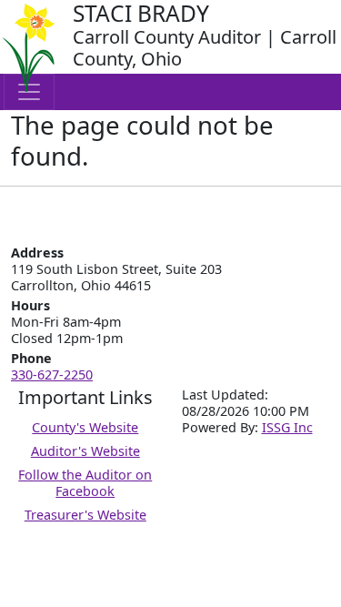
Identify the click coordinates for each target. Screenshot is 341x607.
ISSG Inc (287, 427)
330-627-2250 (52, 374)
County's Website (85, 427)
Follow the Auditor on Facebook (85, 483)
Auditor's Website (85, 451)
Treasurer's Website (85, 514)
